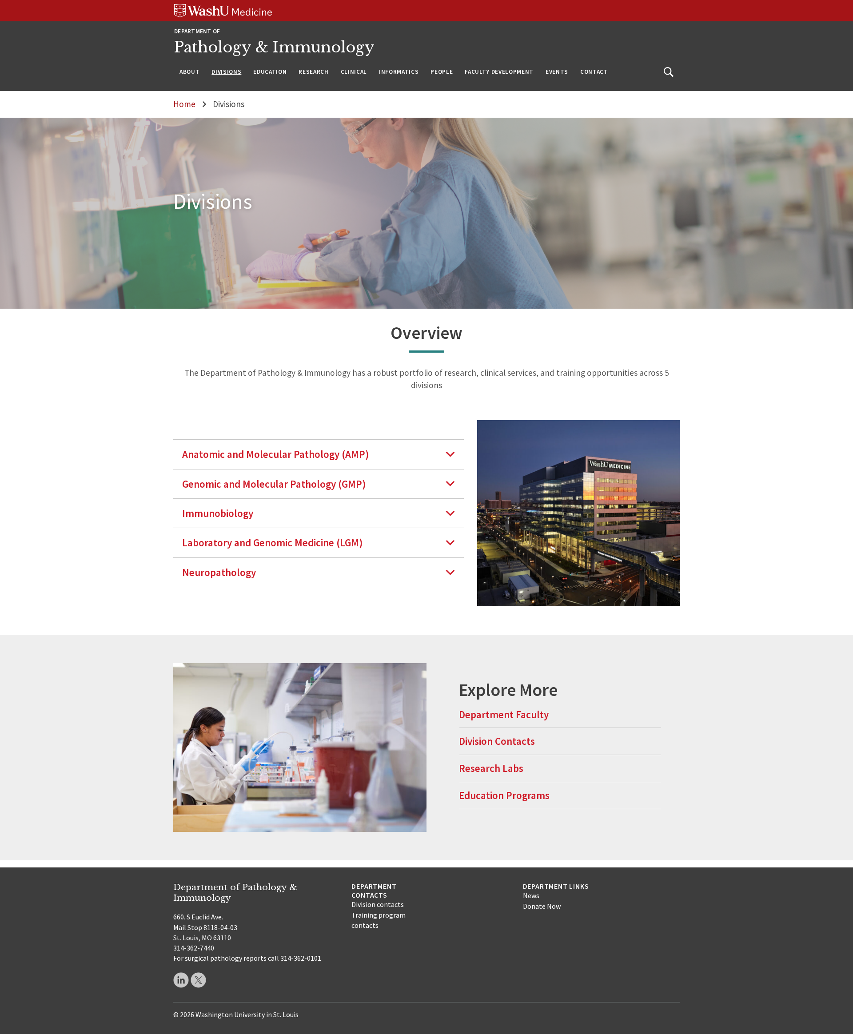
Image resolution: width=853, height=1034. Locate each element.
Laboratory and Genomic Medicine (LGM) (272, 542)
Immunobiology (217, 513)
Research (313, 72)
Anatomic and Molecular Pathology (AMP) (275, 454)
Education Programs (504, 795)
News (531, 895)
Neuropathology (219, 572)
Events (557, 72)
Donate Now (542, 906)
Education (270, 72)
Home (184, 104)
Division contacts (377, 904)
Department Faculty (504, 714)
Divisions (226, 72)
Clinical (354, 72)
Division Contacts (497, 741)
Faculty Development (499, 72)
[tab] (318, 454)
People (441, 72)
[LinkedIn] (181, 980)
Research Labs (491, 768)
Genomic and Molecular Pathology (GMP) (274, 483)
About (189, 72)
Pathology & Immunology (274, 47)
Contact (594, 72)
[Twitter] (198, 980)
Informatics (399, 72)
